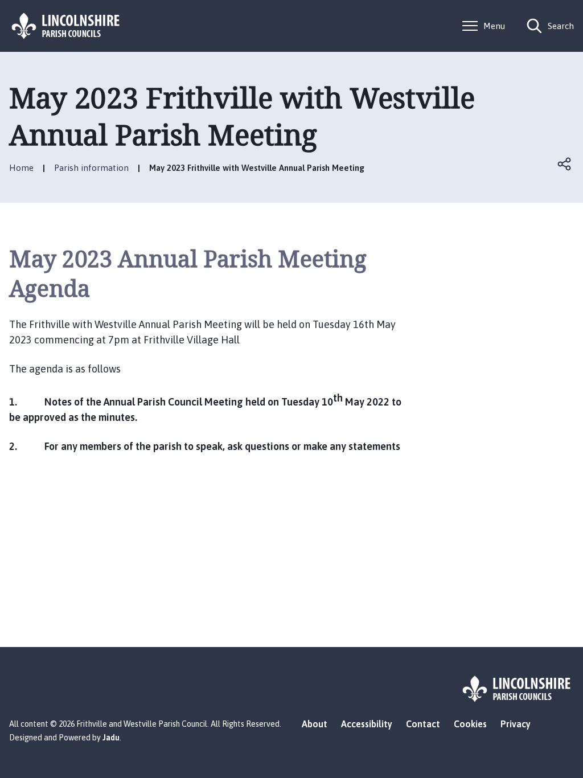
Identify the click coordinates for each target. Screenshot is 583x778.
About (314, 724)
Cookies (470, 724)
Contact (423, 724)
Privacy (515, 724)
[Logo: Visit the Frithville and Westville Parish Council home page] (66, 26)
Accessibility (366, 724)
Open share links (565, 164)
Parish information (91, 168)
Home (21, 168)
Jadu (111, 737)
